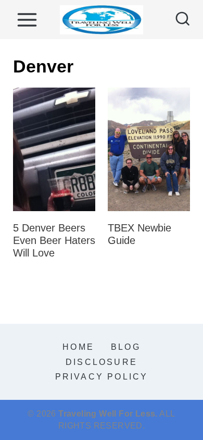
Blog (126, 347)
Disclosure (101, 362)
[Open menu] (26, 19)
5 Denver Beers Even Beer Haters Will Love (54, 240)
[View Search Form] (182, 19)
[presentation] (54, 149)
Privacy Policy (101, 376)
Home (78, 347)
